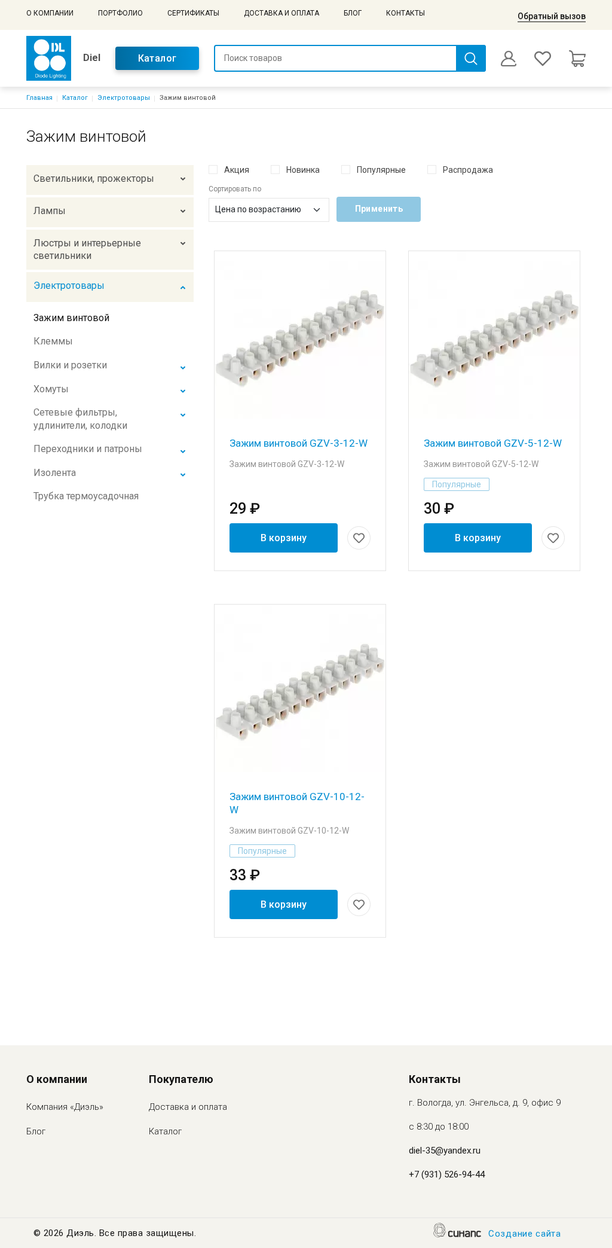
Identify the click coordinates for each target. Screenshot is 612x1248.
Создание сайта (524, 1233)
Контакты (405, 13)
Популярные (381, 170)
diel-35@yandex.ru (445, 1150)
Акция (236, 170)
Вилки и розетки (70, 365)
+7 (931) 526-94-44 (447, 1174)
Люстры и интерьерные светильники (87, 249)
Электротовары (123, 98)
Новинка (303, 170)
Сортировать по (235, 189)
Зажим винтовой (71, 318)
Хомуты (51, 389)
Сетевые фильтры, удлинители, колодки (80, 419)
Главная (39, 98)
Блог (353, 13)
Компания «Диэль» (64, 1106)
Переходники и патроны (87, 448)
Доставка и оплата (281, 13)
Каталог (157, 58)
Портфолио (120, 13)
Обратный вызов (552, 16)
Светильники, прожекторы (93, 178)
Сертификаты (193, 13)
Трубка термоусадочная (86, 496)
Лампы (49, 210)
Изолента (54, 472)
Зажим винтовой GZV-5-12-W (493, 443)
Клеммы (53, 341)
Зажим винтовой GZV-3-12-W (299, 443)
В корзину (284, 538)
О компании (50, 13)
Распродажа (468, 170)
